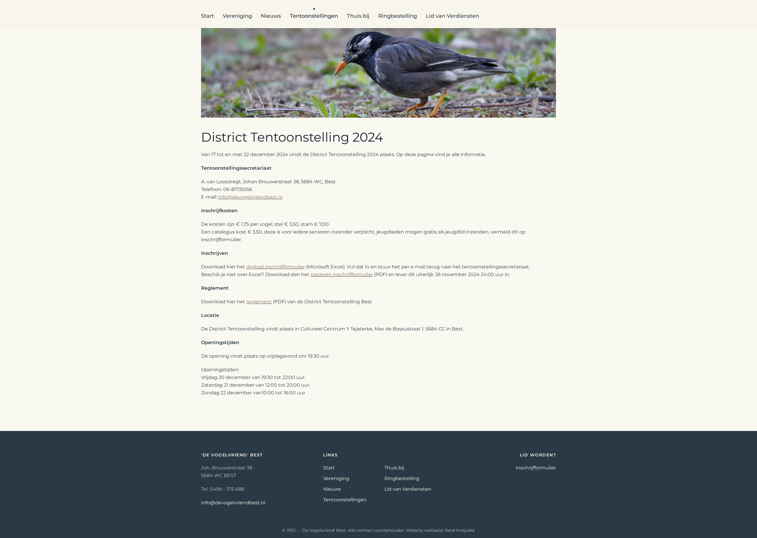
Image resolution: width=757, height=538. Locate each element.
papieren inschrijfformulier (341, 274)
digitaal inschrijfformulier (275, 267)
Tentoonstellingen (345, 500)
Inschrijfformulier (536, 468)
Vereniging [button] (237, 16)
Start (207, 16)
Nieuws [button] (271, 16)
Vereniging (336, 478)
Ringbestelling (397, 16)
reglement (259, 301)
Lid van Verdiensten (452, 16)
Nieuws (332, 489)
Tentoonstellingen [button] (314, 16)
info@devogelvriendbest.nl (250, 197)
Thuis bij (358, 16)
